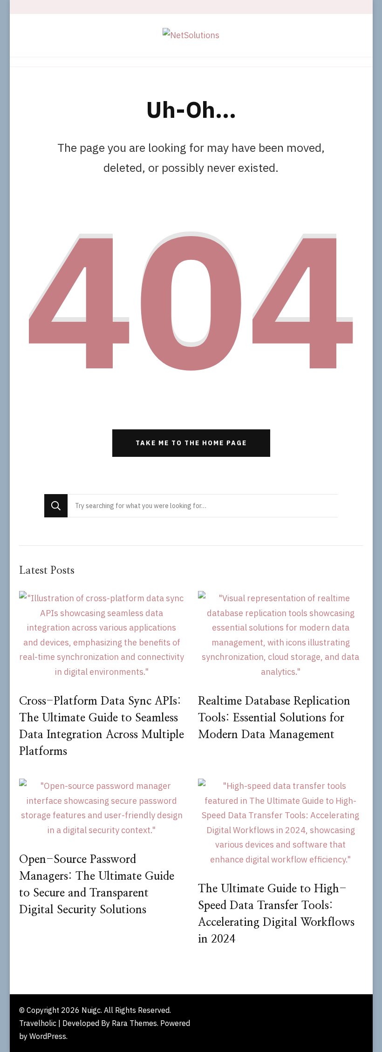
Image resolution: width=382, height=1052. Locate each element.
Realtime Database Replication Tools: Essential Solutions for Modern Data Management (274, 718)
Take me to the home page (191, 443)
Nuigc (91, 1010)
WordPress (47, 1036)
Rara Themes (134, 1023)
